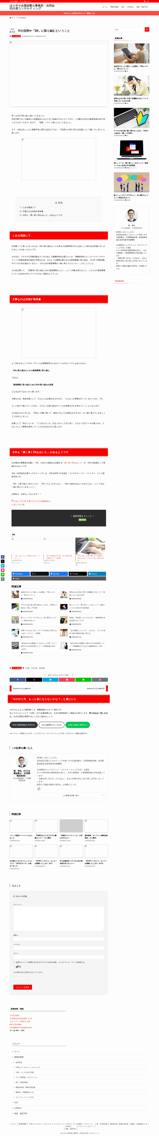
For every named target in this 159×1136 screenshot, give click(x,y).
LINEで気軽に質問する (77, 724)
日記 (16, 1102)
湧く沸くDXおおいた (73, 462)
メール (16, 944)
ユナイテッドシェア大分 (25, 1097)
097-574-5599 (15, 1024)
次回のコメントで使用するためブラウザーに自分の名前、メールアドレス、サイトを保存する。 (51, 962)
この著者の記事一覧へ (71, 795)
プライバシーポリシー (86, 1126)
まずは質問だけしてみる (51, 724)
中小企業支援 (16, 36)
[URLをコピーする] (100, 680)
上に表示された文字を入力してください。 (28, 972)
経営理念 (19, 1062)
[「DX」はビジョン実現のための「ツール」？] (26, 546)
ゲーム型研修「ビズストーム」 (27, 1077)
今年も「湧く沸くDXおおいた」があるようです (43, 215)
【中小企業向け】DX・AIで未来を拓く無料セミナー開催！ (59, 556)
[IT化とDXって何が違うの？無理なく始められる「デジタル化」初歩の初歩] (90, 546)
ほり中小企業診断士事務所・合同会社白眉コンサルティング (32, 7)
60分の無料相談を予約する (23, 724)
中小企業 (34, 668)
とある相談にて (29, 207)
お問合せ (18, 1108)
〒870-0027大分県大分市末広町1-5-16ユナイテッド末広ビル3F (21, 1018)
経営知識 (42, 668)
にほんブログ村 (18, 504)
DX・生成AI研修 (22, 1082)
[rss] (144, 1)
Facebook (119, 281)
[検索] (147, 1)
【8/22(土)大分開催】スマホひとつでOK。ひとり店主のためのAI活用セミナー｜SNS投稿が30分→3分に (39, 646)
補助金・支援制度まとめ (25, 1092)
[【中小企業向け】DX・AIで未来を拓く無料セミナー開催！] (58, 546)
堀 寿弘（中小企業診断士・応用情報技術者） (22, 773)
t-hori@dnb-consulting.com (21, 1027)
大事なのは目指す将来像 (33, 211)
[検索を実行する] (147, 29)
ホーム (17, 1051)
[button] (18, 680)
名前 (15, 935)
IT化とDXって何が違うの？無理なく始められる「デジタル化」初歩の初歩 (91, 557)
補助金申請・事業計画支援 (25, 1087)
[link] (38, 788)
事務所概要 (19, 1057)
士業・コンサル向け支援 (25, 1072)
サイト (15, 953)
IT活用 (27, 668)
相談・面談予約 (20, 1113)
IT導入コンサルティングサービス (28, 1067)
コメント (17, 904)
